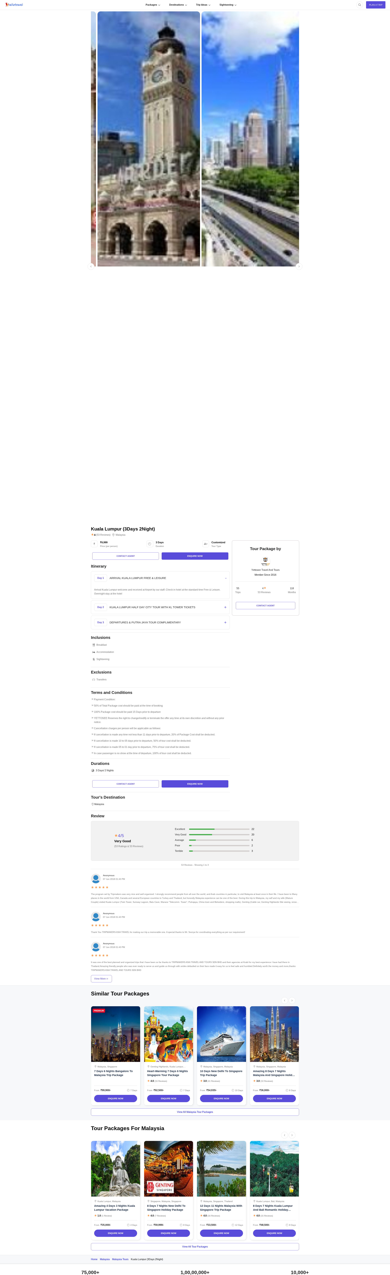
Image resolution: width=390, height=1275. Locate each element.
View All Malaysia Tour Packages (195, 1112)
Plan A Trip (375, 5)
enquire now (195, 556)
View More (100, 978)
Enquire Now (115, 1098)
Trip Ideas (201, 4)
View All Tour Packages (195, 1246)
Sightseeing (226, 4)
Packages (151, 4)
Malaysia (120, 535)
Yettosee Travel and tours (265, 570)
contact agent (126, 556)
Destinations (176, 4)
